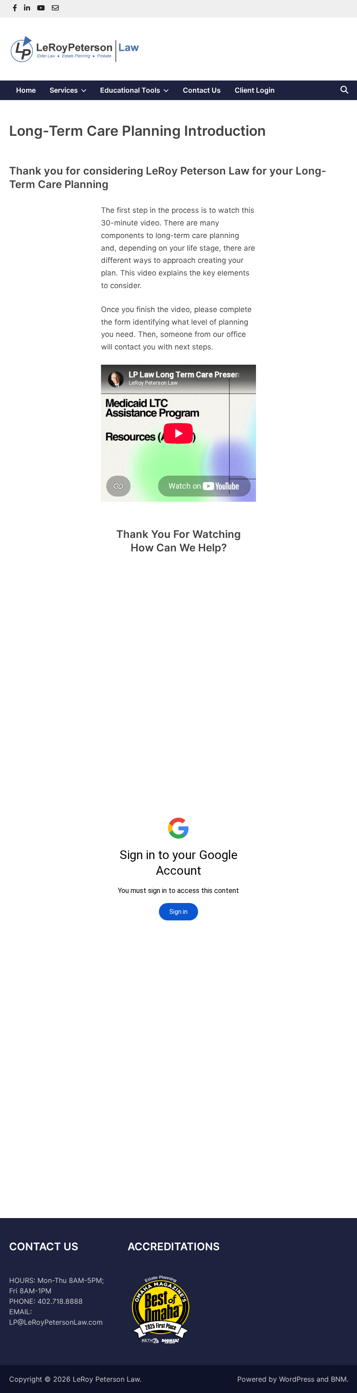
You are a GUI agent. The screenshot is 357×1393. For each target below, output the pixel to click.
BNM (339, 1379)
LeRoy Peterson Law (106, 1379)
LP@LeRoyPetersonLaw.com (56, 1322)
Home (26, 90)
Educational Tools (138, 92)
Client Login (255, 90)
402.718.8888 (60, 1301)
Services (72, 92)
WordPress (296, 1379)
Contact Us (202, 90)
